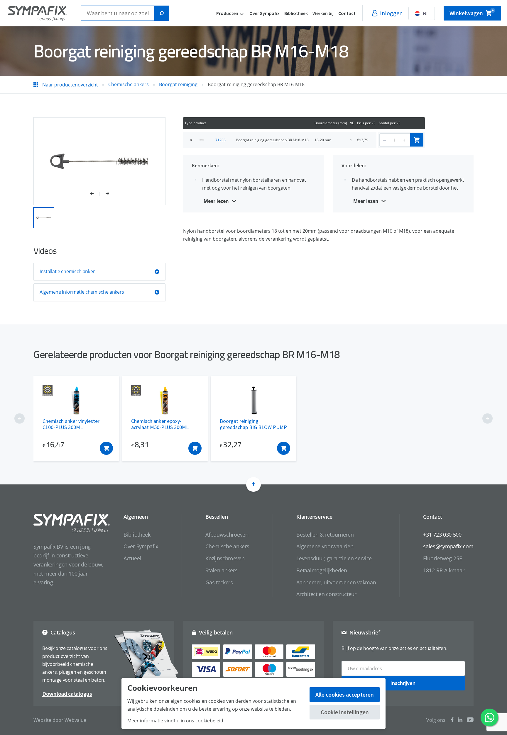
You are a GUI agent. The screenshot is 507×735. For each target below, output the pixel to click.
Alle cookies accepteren (344, 694)
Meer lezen (216, 201)
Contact (347, 13)
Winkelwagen (471, 12)
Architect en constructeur (326, 594)
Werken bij (323, 13)
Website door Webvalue (59, 720)
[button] (95, 194)
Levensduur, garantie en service (334, 558)
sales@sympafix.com (448, 546)
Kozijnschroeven (225, 558)
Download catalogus (67, 693)
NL (426, 13)
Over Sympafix (264, 13)
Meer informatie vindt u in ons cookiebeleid (175, 720)
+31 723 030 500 (442, 534)
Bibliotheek (296, 13)
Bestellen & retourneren (325, 534)
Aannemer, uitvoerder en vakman (336, 582)
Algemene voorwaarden (324, 546)
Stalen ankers (221, 570)
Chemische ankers (227, 546)
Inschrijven (403, 683)
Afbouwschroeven (227, 534)
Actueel (132, 558)
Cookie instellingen (345, 712)
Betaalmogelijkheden (321, 570)
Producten (227, 13)
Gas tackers (219, 582)
